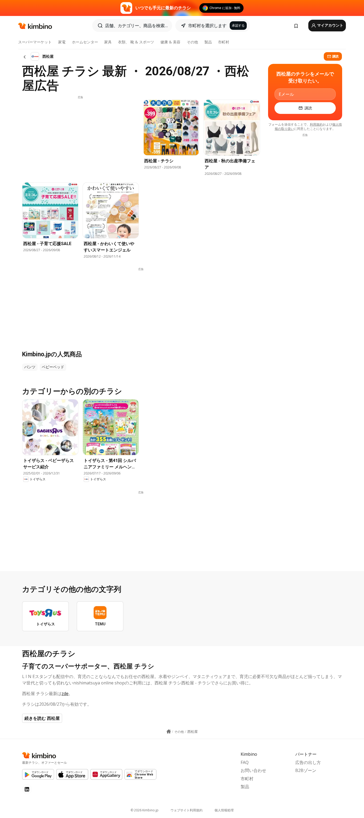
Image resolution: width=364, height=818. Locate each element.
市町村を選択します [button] (207, 25)
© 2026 (145, 810)
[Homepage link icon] (169, 731)
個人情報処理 (224, 810)
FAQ (245, 762)
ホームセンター (85, 41)
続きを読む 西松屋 (42, 718)
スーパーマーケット (35, 41)
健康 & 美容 (170, 41)
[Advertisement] (80, 136)
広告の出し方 (308, 762)
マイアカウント (329, 25)
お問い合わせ (253, 770)
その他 (192, 41)
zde (65, 693)
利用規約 (316, 124)
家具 (108, 41)
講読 (335, 56)
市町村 (223, 41)
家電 (62, 41)
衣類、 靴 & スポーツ (136, 41)
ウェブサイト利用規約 (187, 810)
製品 (208, 41)
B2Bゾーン (305, 770)
